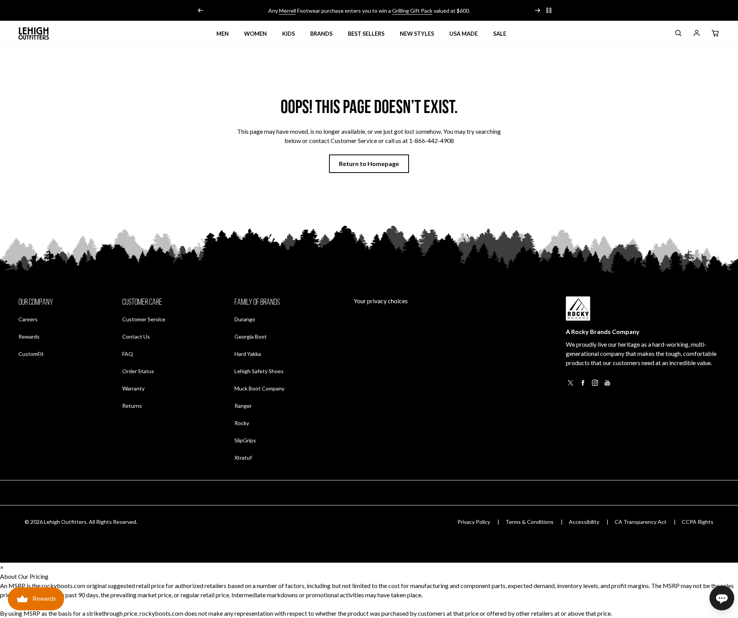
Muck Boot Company (259, 388)
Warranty (133, 388)
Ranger (243, 405)
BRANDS (321, 33)
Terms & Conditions (529, 521)
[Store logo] (33, 33)
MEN (222, 33)
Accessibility (584, 521)
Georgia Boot (250, 336)
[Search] (678, 34)
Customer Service (143, 319)
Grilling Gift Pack (412, 10)
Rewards (29, 336)
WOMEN (255, 33)
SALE (499, 33)
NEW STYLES (417, 33)
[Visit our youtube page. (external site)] (607, 385)
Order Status (138, 370)
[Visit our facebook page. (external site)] (582, 385)
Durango (244, 319)
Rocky (241, 423)
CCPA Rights (697, 521)
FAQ (127, 354)
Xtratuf (243, 457)
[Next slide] (537, 10)
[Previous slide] (200, 10)
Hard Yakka (247, 354)
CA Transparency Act (641, 521)
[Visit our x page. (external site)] (570, 385)
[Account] (696, 34)
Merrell (287, 10)
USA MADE (463, 33)
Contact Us (136, 336)
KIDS (288, 33)
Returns (132, 405)
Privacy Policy (473, 521)
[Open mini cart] (715, 33)
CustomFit (31, 353)
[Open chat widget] (722, 598)
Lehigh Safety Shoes (259, 371)
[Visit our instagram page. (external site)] (595, 385)
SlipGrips (245, 440)
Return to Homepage (369, 163)
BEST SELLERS (366, 33)
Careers (28, 319)
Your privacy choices (381, 300)
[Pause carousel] (549, 10)
